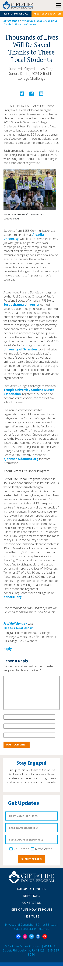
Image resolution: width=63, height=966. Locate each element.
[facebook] (32, 94)
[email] (41, 94)
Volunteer (21, 849)
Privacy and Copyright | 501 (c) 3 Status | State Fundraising (31, 926)
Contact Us (31, 903)
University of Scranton (20, 349)
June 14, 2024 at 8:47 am (18, 628)
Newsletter (43, 849)
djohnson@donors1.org (21, 459)
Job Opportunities (31, 889)
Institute (31, 916)
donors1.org (13, 597)
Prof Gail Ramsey (15, 623)
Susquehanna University (22, 304)
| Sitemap (42, 929)
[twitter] (22, 94)
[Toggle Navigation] (58, 5)
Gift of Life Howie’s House (31, 909)
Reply (8, 649)
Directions (31, 896)
